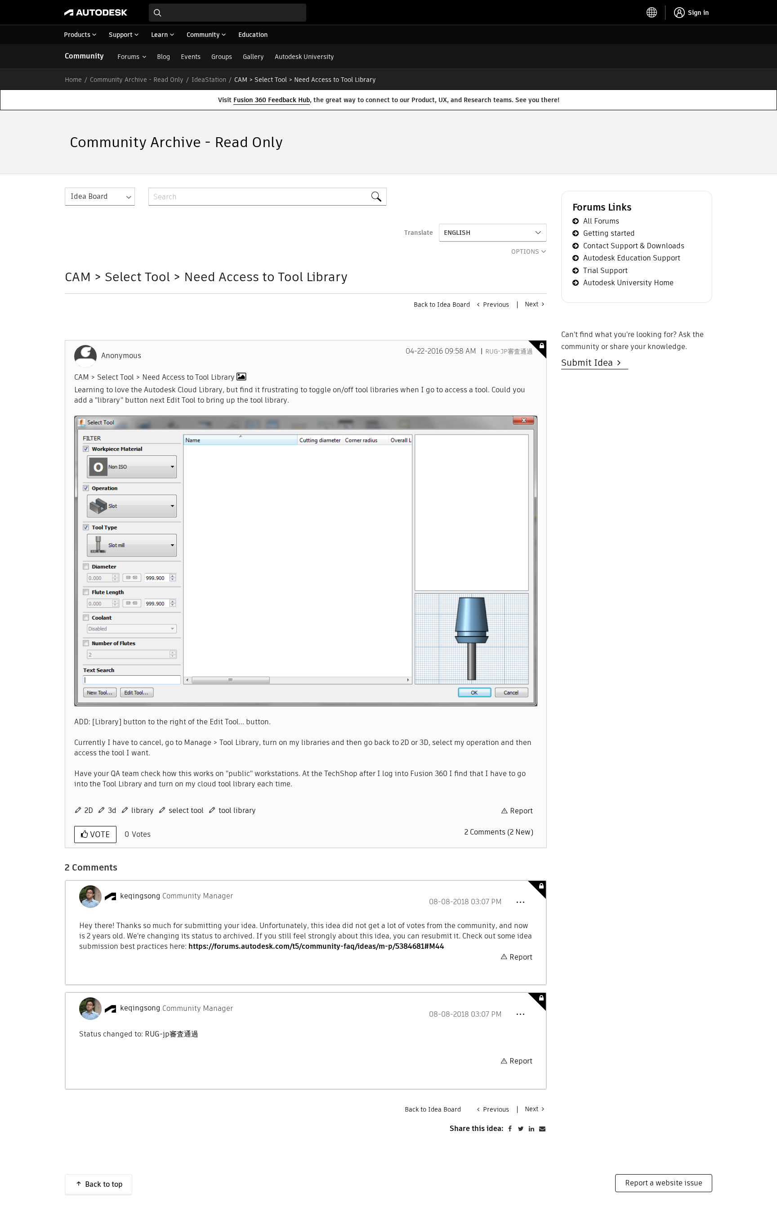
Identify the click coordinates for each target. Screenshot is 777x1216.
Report (521, 811)
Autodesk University (304, 56)
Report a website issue (663, 1183)
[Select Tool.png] (305, 561)
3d (112, 810)
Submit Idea (589, 362)
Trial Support (605, 270)
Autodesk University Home (628, 283)
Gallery (253, 56)
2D (89, 810)
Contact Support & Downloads (633, 246)
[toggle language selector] (652, 12)
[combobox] (227, 13)
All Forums (601, 221)
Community (84, 56)
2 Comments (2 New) (498, 832)
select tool (186, 810)
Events (191, 56)
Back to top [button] (104, 1184)
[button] (520, 902)
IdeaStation (209, 79)
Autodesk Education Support (631, 258)
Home (73, 79)
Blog (163, 56)
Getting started (609, 233)
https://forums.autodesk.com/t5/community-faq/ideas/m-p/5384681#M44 (316, 946)
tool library (237, 810)
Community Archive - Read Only (136, 79)
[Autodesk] (95, 12)
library (142, 810)
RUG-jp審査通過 (509, 351)
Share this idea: (477, 1128)
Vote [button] (99, 834)
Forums (128, 56)
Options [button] (525, 251)
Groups (221, 56)
